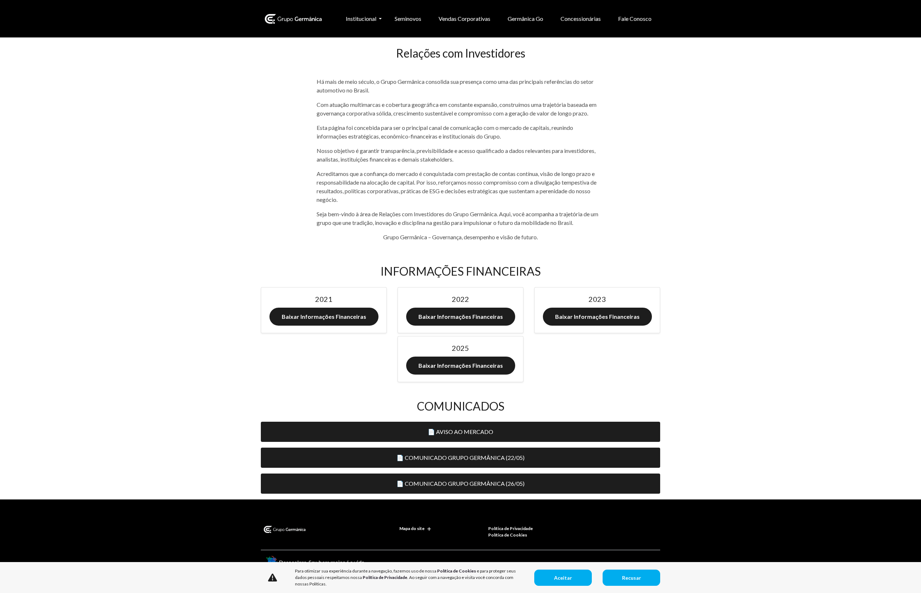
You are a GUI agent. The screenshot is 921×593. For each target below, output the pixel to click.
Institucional (361, 18)
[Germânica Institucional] (292, 18)
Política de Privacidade (510, 528)
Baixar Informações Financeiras (324, 316)
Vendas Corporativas (464, 18)
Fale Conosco (635, 18)
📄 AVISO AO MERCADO (460, 431)
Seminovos (408, 18)
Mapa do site (412, 528)
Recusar (631, 578)
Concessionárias (581, 18)
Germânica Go (525, 18)
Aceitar (563, 578)
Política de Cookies (507, 535)
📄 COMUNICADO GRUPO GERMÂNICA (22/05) (460, 457)
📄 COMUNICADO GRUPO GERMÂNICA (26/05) (460, 483)
